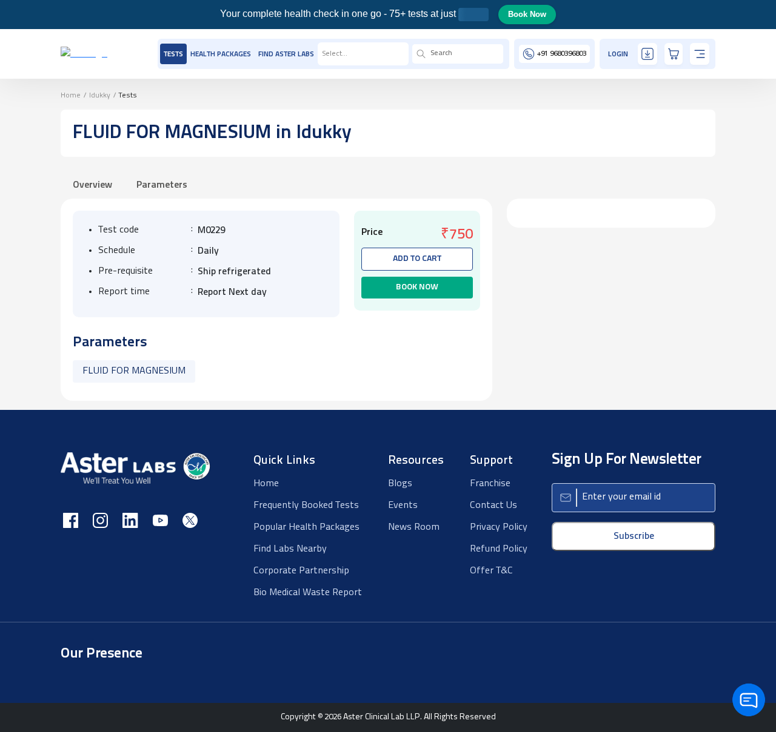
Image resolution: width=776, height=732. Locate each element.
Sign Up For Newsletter (626, 459)
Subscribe (634, 536)
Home (71, 95)
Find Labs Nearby (290, 549)
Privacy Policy (498, 527)
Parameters (161, 185)
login (618, 54)
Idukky (99, 95)
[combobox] (322, 54)
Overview (92, 185)
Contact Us (493, 505)
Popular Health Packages (306, 527)
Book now (417, 287)
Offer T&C (491, 571)
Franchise (490, 484)
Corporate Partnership (301, 571)
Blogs (400, 484)
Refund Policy (498, 549)
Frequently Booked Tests (306, 505)
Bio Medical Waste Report (307, 593)
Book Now (527, 14)
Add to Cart (417, 258)
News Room (414, 527)
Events (403, 505)
